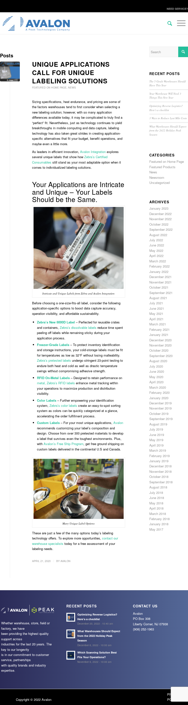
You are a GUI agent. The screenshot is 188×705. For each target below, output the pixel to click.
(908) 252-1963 (143, 629)
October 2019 (158, 413)
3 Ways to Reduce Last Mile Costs (168, 118)
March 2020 (157, 387)
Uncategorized (159, 182)
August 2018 (158, 487)
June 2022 (156, 245)
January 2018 (158, 524)
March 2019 (157, 450)
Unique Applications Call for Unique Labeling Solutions (71, 72)
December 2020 (160, 340)
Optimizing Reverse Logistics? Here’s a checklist (166, 108)
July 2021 (156, 303)
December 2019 (160, 403)
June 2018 (156, 497)
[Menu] (179, 33)
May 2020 (156, 376)
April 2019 (156, 445)
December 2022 (160, 213)
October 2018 (158, 476)
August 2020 (158, 361)
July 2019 (156, 429)
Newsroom (156, 177)
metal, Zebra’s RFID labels (56, 383)
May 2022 (156, 250)
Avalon (118, 422)
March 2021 (157, 324)
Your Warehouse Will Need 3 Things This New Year (165, 96)
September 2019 (161, 418)
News (72, 87)
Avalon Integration (93, 151)
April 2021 (156, 319)
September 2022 (161, 229)
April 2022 (156, 255)
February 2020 (159, 392)
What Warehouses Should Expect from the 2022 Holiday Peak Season (167, 130)
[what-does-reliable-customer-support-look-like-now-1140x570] (10, 71)
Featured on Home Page (49, 87)
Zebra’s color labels (63, 405)
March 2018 (157, 513)
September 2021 (161, 292)
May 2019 (156, 439)
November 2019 (160, 408)
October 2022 (158, 224)
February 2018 (159, 518)
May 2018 (156, 503)
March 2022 (157, 261)
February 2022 (159, 266)
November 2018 (160, 471)
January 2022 (158, 271)
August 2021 (158, 297)
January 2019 (158, 461)
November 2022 (160, 219)
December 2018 (160, 466)
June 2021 (156, 308)
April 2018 (156, 508)
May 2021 (156, 313)
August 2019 (158, 424)
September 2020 (161, 355)
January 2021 (158, 334)
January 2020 (158, 398)
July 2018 (156, 492)
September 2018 (161, 482)
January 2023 (158, 208)
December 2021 (160, 276)
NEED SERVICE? (177, 9)
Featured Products (162, 167)
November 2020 (160, 345)
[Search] (167, 24)
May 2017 (156, 529)
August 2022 (158, 234)
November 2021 (160, 282)
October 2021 (158, 287)
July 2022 (156, 240)
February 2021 (159, 329)
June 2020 (156, 371)
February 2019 (159, 455)
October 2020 (158, 350)
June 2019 (156, 434)
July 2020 (156, 366)
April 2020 (156, 382)
